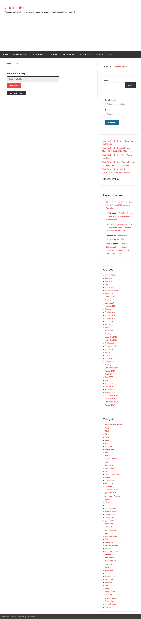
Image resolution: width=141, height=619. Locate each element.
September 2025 (111, 291)
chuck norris (13, 93)
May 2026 (108, 284)
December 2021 (111, 337)
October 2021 (110, 343)
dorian (22, 93)
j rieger (107, 502)
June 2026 (109, 281)
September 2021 (111, 346)
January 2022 (110, 334)
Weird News (68, 55)
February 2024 (110, 306)
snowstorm (109, 570)
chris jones (109, 465)
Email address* (111, 100)
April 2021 (109, 359)
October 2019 (110, 399)
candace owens (111, 459)
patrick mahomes (111, 545)
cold (106, 471)
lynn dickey (109, 521)
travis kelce (109, 582)
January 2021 (110, 365)
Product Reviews (111, 552)
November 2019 (111, 396)
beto (106, 453)
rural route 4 (109, 558)
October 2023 (110, 312)
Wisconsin (109, 607)
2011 (107, 434)
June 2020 (109, 377)
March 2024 (109, 303)
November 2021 (111, 340)
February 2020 (110, 389)
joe (107, 202)
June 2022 (109, 328)
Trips (107, 586)
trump (107, 589)
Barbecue (85, 55)
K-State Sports (110, 511)
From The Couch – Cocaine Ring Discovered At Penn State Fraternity (119, 205)
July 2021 (108, 352)
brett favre (108, 456)
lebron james (110, 514)
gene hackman (110, 493)
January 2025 (110, 300)
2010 (107, 431)
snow (107, 567)
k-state (107, 505)
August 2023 (110, 315)
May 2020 (108, 380)
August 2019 (110, 405)
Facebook (118, 67)
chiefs (107, 462)
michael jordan (110, 530)
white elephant (110, 604)
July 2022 (108, 325)
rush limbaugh (110, 561)
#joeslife (108, 428)
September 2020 (111, 368)
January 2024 (110, 309)
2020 (107, 437)
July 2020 (108, 374)
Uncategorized (110, 598)
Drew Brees (109, 480)
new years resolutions (113, 536)
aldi (106, 443)
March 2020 (109, 386)
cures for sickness (112, 474)
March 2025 (109, 297)
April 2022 (109, 331)
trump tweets (110, 592)
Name (107, 110)
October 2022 (110, 318)
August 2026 (110, 275)
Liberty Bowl (109, 518)
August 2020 (110, 371)
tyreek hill (108, 595)
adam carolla (110, 440)
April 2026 (109, 287)
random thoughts (111, 555)
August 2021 (110, 349)
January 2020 (110, 393)
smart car (108, 564)
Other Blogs (19, 55)
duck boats (109, 484)
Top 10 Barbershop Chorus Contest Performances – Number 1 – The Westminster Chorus (120, 227)
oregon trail (109, 542)
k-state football (110, 508)
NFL (106, 539)
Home (5, 55)
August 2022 (110, 321)
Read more (13, 86)
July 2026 (108, 278)
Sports (112, 55)
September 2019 (111, 402)
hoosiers (108, 499)
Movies (53, 55)
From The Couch (111, 490)
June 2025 (109, 294)
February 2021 (110, 362)
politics (99, 55)
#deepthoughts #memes (114, 425)
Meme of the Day (16, 73)
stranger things (110, 576)
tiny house (109, 579)
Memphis (108, 527)
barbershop (39, 55)
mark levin (109, 524)
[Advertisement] (70, 34)
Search (106, 81)
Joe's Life (14, 7)
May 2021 (108, 355)
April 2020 (109, 383)
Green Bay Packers (112, 496)
